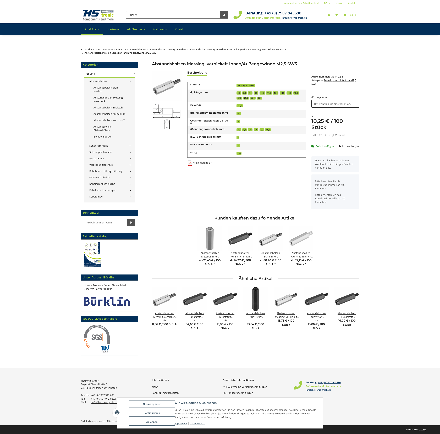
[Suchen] (224, 15)
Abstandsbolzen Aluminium (109, 114)
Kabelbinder (96, 196)
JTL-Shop (422, 429)
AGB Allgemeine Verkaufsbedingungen (245, 386)
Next (353, 311)
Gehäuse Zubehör (99, 177)
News (339, 3)
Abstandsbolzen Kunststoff (109, 120)
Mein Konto (160, 29)
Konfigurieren (152, 412)
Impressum (180, 423)
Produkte (89, 73)
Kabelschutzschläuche (102, 183)
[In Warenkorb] (131, 222)
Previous (157, 311)
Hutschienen (96, 158)
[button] (329, 15)
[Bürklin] (107, 301)
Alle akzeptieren (151, 404)
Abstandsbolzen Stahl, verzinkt (106, 89)
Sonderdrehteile (98, 145)
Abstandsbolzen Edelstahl (108, 107)
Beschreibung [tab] (197, 72)
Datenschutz (197, 423)
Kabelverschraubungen (102, 190)
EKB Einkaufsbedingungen (238, 392)
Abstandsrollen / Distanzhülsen (103, 128)
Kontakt (352, 3)
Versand (340, 135)
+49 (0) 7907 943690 (283, 12)
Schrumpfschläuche (100, 152)
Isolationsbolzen (103, 136)
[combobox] (335, 104)
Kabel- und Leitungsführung (105, 171)
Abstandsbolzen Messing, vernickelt (108, 99)
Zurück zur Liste (91, 49)
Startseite (113, 29)
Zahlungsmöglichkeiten (165, 392)
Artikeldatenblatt (202, 162)
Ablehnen (152, 421)
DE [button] (325, 3)
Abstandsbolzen (98, 81)
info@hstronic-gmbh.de (294, 17)
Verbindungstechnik (101, 164)
